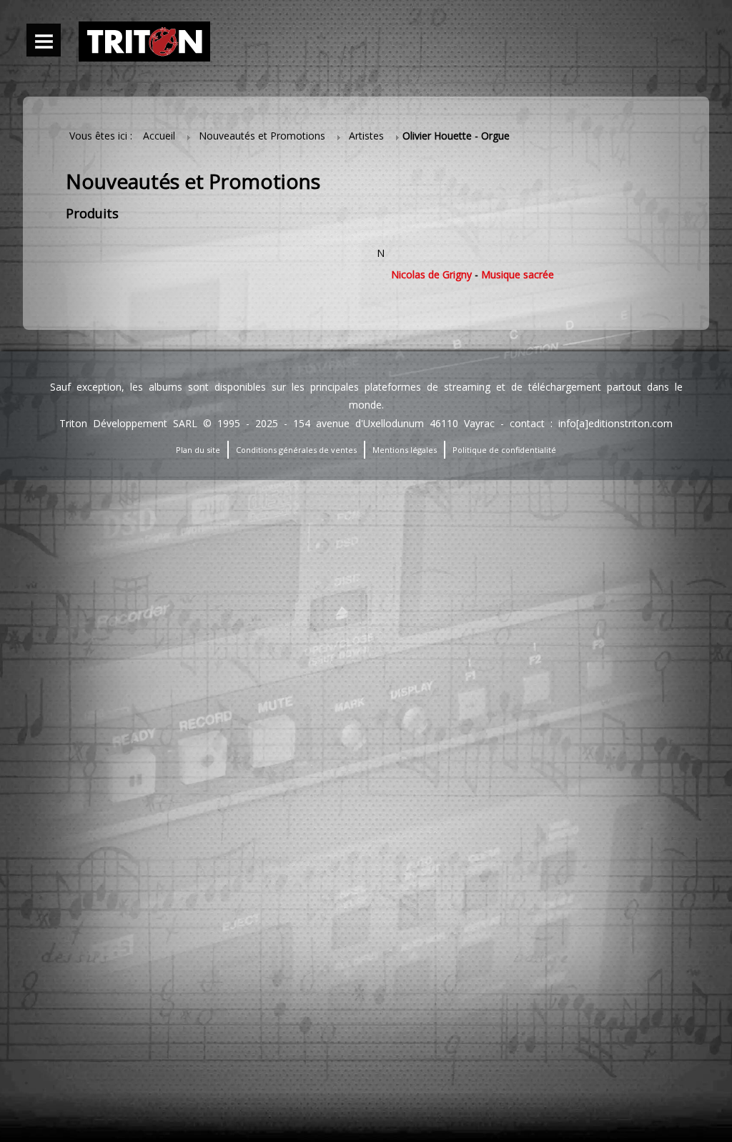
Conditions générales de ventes (296, 449)
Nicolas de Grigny (431, 274)
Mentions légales (404, 449)
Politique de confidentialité (504, 449)
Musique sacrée (517, 274)
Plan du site (198, 449)
